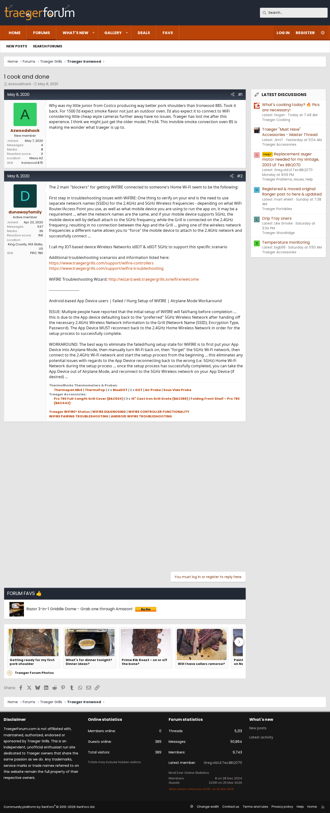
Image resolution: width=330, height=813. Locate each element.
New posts (16, 46)
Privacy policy (282, 806)
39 (41, 231)
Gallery (113, 33)
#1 (240, 94)
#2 (240, 176)
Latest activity (261, 737)
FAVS (168, 33)
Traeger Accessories (279, 144)
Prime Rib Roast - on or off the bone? (144, 662)
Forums (41, 33)
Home (15, 33)
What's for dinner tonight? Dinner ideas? (89, 662)
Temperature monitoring (286, 242)
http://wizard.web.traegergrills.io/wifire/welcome (153, 279)
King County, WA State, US (25, 246)
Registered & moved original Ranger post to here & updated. (292, 191)
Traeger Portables (277, 208)
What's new (75, 33)
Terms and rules (255, 806)
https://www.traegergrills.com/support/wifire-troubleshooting (106, 268)
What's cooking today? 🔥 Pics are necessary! (291, 107)
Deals (144, 33)
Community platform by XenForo (49, 807)
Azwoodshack (19, 84)
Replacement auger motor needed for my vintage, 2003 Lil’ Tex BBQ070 (290, 159)
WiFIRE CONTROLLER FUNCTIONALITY (158, 411)
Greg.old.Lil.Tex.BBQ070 (223, 762)
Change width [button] (208, 806)
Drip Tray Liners (277, 218)
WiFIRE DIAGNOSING (109, 411)
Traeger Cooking (276, 119)
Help (300, 806)
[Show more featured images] (239, 642)
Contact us (230, 806)
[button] (93, 32)
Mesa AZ (36, 158)
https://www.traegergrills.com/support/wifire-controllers (101, 263)
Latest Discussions (284, 95)
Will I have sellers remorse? (201, 664)
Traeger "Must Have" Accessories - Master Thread (289, 132)
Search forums (47, 46)
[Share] (232, 94)
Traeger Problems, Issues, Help (287, 179)
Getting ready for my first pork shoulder (32, 662)
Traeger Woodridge (278, 232)
